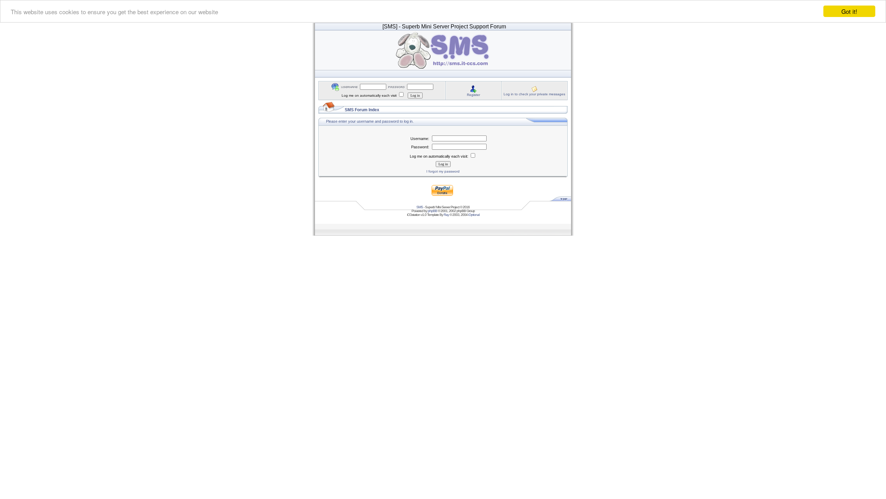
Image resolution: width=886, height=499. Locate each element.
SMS (419, 207)
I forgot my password (443, 171)
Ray (446, 215)
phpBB (432, 211)
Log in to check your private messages (534, 94)
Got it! (849, 11)
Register (473, 95)
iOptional (473, 215)
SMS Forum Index (362, 109)
